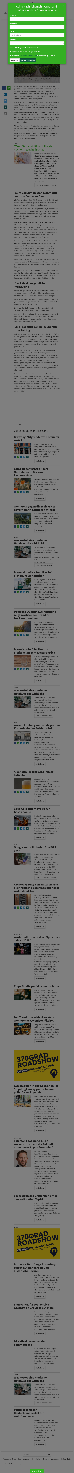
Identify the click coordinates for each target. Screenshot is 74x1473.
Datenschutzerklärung (29, 56)
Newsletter (38, 1471)
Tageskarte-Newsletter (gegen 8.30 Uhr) (25, 52)
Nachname (13, 23)
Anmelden (14, 60)
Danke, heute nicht (28, 60)
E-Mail (12, 31)
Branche (13, 40)
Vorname (13, 15)
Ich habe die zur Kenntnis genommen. (33, 56)
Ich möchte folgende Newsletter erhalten (25, 48)
